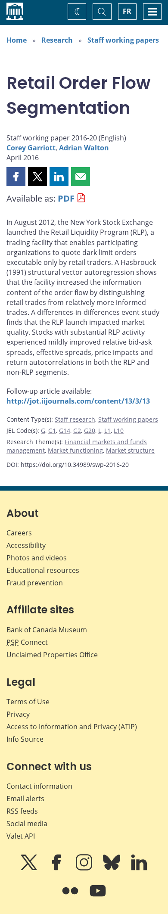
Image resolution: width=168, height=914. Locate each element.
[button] (15, 176)
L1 (107, 430)
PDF (66, 198)
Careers (19, 533)
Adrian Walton (84, 147)
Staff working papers (123, 40)
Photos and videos (36, 558)
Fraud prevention (34, 583)
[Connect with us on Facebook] (57, 868)
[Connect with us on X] (30, 868)
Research (57, 40)
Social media (26, 823)
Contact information (39, 786)
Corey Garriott (31, 147)
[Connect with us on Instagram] (85, 868)
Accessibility (26, 545)
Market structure (130, 450)
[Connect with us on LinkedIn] (139, 868)
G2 (77, 430)
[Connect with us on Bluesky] (112, 868)
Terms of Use (28, 701)
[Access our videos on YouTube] (98, 897)
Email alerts (25, 798)
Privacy (18, 714)
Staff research (75, 419)
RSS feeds (22, 811)
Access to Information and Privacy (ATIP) (71, 726)
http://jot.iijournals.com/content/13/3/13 (78, 401)
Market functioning (75, 450)
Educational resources (42, 570)
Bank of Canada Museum (46, 629)
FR (127, 11)
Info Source (25, 739)
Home (16, 40)
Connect (27, 642)
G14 (64, 430)
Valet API (20, 836)
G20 (89, 430)
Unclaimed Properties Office (52, 654)
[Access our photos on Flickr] (71, 897)
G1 (52, 430)
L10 (119, 430)
